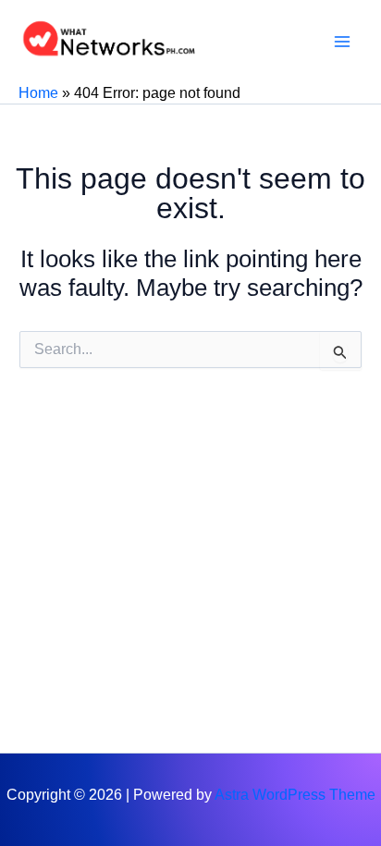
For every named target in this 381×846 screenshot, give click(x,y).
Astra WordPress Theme (295, 795)
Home (38, 93)
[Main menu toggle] (342, 41)
